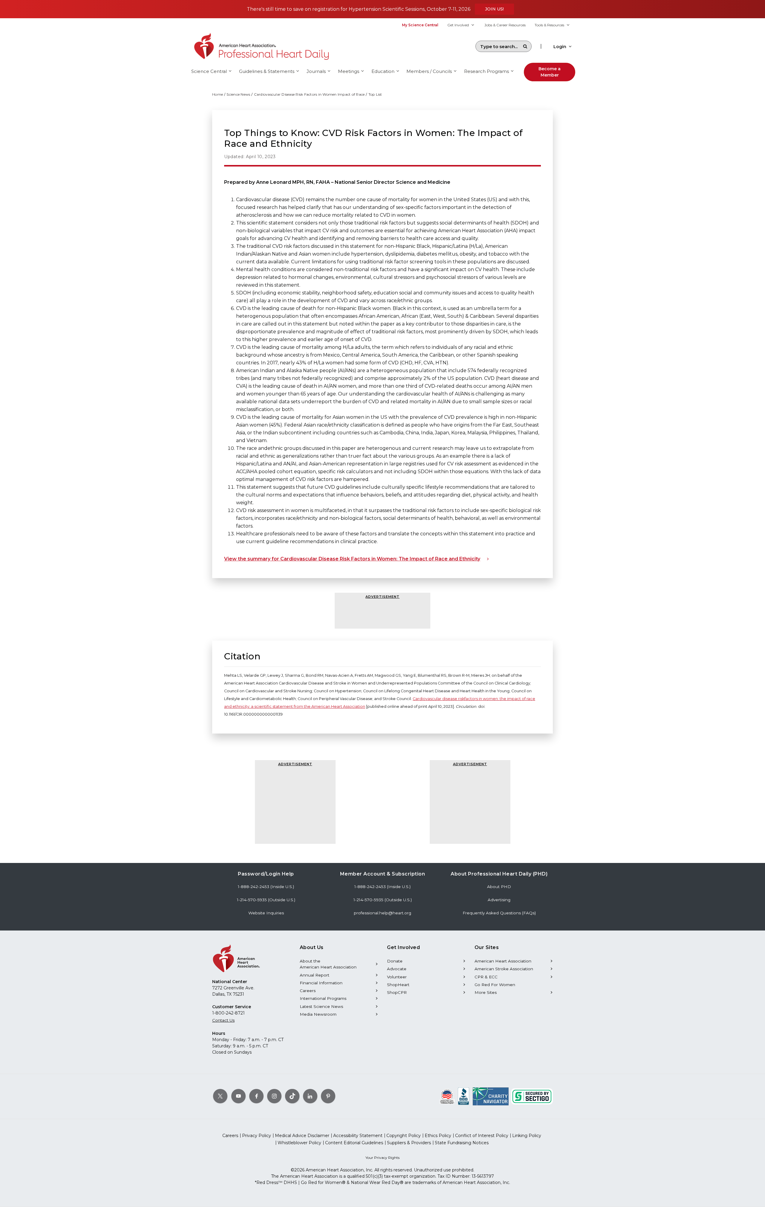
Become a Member (549, 72)
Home (217, 94)
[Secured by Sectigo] (532, 1096)
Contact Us (223, 1020)
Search (525, 46)
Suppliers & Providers (409, 1142)
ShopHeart (398, 984)
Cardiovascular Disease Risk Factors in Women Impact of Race (309, 94)
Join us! (494, 9)
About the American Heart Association (328, 964)
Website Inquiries (266, 912)
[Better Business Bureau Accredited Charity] (463, 1096)
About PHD (499, 886)
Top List (375, 94)
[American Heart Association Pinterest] (328, 1096)
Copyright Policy (403, 1135)
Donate (395, 961)
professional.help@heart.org (382, 912)
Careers (308, 990)
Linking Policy (526, 1135)
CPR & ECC (486, 976)
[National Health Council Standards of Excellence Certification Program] (447, 1096)
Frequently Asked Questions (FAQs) (499, 912)
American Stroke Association (504, 968)
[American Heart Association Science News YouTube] (238, 1096)
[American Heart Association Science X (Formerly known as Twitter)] (220, 1096)
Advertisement (382, 597)
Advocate (396, 968)
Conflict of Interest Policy (481, 1135)
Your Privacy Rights (382, 1157)
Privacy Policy (256, 1135)
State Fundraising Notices (462, 1142)
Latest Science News (321, 1006)
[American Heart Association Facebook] (256, 1096)
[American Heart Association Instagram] (274, 1096)
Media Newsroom (318, 1014)
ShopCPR (397, 992)
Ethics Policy (438, 1135)
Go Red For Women (495, 984)
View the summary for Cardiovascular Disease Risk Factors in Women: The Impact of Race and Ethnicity (352, 559)
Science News (238, 94)
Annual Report (314, 975)
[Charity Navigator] (491, 1096)
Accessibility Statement (357, 1135)
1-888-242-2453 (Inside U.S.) (266, 886)
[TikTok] (292, 1096)
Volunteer (397, 976)
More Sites (486, 992)
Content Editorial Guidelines (354, 1142)
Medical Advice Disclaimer (302, 1135)
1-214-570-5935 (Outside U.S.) (266, 899)
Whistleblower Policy (299, 1142)
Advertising (499, 899)
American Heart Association (503, 961)
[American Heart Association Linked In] (310, 1096)
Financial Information (321, 982)
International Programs (323, 998)
